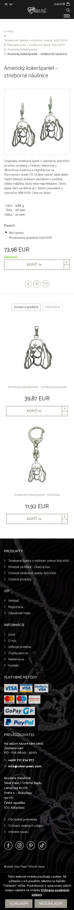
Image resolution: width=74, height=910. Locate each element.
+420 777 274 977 (21, 760)
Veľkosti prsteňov (19, 647)
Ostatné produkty (19, 579)
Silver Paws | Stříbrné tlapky (29, 866)
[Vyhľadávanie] (68, 9)
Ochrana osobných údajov (25, 826)
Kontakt (13, 665)
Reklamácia (16, 659)
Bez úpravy (16, 233)
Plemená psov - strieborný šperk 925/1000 (36, 45)
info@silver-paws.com (24, 766)
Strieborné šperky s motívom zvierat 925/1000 (35, 40)
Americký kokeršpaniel (22, 49)
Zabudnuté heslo (19, 613)
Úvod (11, 634)
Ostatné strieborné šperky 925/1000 (32, 573)
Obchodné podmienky (22, 819)
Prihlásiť (13, 601)
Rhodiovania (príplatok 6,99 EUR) (30, 238)
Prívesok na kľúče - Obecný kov (29, 567)
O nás (12, 641)
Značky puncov (18, 653)
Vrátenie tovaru (18, 832)
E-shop (9, 31)
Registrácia (15, 607)
